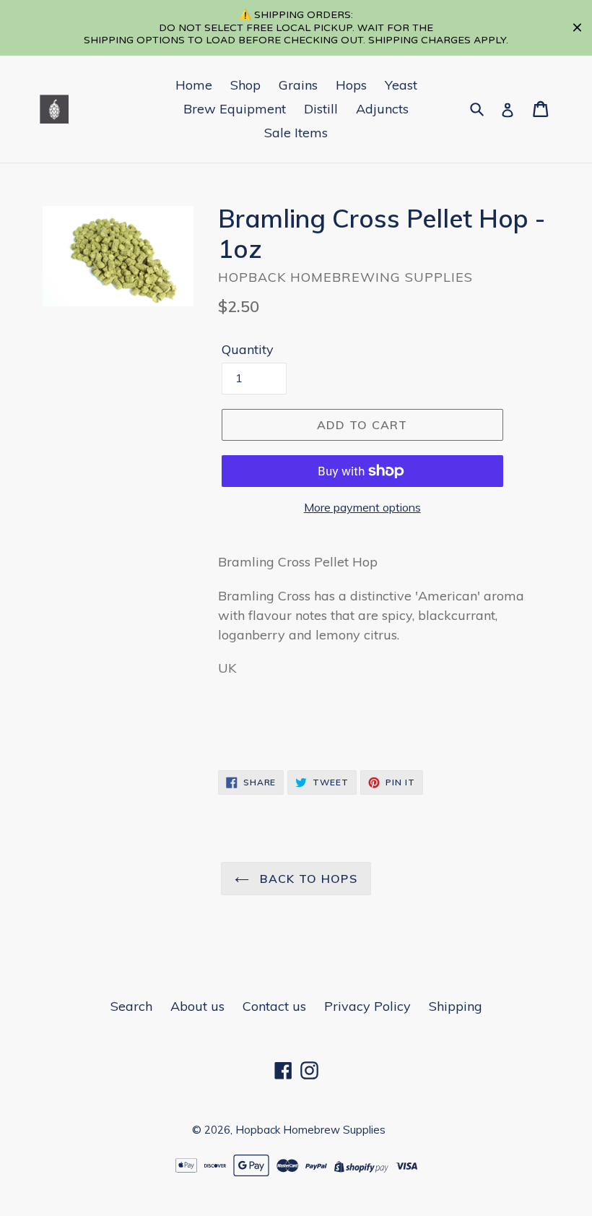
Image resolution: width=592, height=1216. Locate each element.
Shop (245, 85)
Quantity (248, 349)
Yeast (401, 85)
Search (131, 1006)
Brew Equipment (234, 108)
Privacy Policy (367, 1006)
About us (197, 1006)
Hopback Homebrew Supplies (310, 1130)
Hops (351, 85)
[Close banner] (577, 27)
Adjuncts (382, 108)
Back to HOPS (306, 878)
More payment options (362, 507)
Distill (321, 108)
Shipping (455, 1006)
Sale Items (296, 132)
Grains (298, 85)
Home (193, 85)
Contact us (274, 1006)
